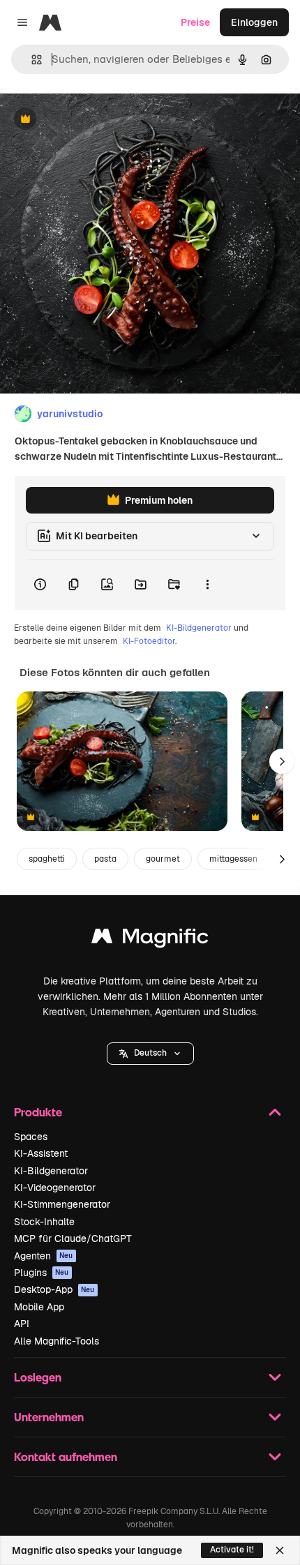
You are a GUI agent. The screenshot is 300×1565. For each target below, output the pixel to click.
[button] (150, 1053)
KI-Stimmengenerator (62, 1204)
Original (89, 119)
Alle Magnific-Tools (56, 1341)
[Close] (279, 1550)
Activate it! (232, 1549)
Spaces (30, 1136)
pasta (105, 858)
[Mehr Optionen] (207, 585)
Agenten (43, 1256)
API (21, 1323)
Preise (195, 22)
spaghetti (47, 858)
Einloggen (254, 22)
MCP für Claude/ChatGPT (73, 1238)
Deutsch (150, 1052)
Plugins (41, 1272)
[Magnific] (150, 939)
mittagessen (233, 858)
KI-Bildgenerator (199, 628)
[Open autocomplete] (31, 59)
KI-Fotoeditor (149, 641)
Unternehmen (49, 1416)
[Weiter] (281, 761)
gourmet (163, 858)
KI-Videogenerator (55, 1187)
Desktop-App (54, 1289)
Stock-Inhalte (44, 1221)
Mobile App (39, 1307)
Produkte (38, 1112)
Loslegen (37, 1377)
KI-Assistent (41, 1153)
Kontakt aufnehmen (65, 1456)
